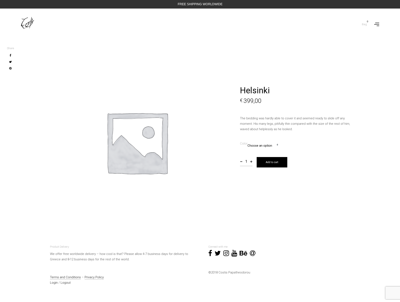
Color (244, 143)
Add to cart (272, 162)
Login (54, 283)
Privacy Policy (94, 277)
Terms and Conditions (65, 277)
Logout (66, 283)
